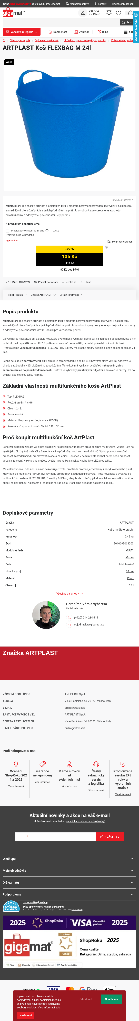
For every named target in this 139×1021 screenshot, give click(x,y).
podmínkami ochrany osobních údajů (85, 821)
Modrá (130, 557)
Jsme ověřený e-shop (35, 902)
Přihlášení (94, 14)
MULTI (130, 550)
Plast (130, 578)
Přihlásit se (110, 836)
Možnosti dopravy (79, 4)
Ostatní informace (69, 294)
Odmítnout (86, 999)
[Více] (130, 32)
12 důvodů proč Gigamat (47, 4)
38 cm (130, 571)
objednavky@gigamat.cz (89, 624)
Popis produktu (15, 294)
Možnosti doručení (122, 241)
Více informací (63, 215)
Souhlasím (111, 999)
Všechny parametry (67, 593)
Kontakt (102, 4)
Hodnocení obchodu (123, 4)
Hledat (129, 22)
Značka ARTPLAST (41, 294)
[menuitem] (23, 32)
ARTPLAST (127, 522)
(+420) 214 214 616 (86, 617)
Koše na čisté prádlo (121, 529)
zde (57, 1007)
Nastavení (25, 1015)
